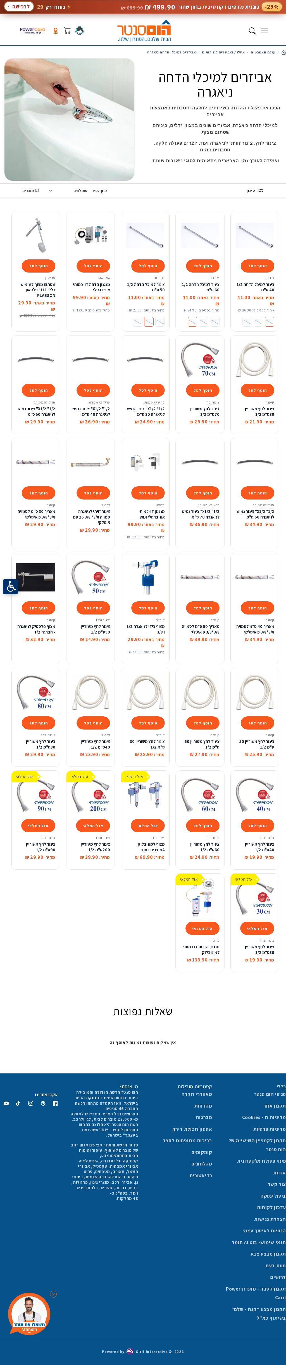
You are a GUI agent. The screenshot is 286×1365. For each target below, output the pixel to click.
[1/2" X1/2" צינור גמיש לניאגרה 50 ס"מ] (35, 359)
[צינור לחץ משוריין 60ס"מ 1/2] (200, 795)
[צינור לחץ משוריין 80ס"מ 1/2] (35, 692)
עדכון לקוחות (271, 1207)
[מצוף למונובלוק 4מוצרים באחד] (145, 795)
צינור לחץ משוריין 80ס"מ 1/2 (40, 744)
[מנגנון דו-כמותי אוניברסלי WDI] (145, 462)
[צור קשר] (79, 30)
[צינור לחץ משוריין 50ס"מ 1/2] (90, 577)
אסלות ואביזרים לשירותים (223, 52)
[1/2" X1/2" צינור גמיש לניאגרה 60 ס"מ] (254, 462)
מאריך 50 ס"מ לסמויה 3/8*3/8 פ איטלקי (201, 629)
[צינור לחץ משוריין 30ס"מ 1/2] (254, 359)
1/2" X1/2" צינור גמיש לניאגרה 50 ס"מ (36, 411)
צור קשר (277, 1184)
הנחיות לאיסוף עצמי (264, 1230)
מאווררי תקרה (197, 1094)
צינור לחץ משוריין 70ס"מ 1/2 (205, 411)
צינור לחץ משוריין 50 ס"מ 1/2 (256, 744)
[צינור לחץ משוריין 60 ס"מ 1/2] (200, 692)
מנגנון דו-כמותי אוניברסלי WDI (152, 514)
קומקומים (202, 1152)
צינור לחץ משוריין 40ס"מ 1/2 (95, 744)
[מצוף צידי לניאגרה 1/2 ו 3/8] (145, 577)
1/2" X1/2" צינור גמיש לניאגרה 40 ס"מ (91, 411)
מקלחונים (202, 1163)
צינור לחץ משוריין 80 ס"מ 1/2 (147, 744)
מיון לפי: (100, 190)
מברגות (204, 1117)
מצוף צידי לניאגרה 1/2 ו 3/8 (146, 629)
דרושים (278, 1277)
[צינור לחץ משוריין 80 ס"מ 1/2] (145, 692)
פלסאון (50, 278)
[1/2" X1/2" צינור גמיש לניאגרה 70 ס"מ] (200, 462)
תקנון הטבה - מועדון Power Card (256, 1293)
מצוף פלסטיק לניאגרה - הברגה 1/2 (36, 629)
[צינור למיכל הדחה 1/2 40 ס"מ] (254, 235)
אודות (279, 1172)
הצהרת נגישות (270, 1219)
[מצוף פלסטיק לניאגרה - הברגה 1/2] (35, 577)
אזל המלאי (147, 825)
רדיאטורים (201, 1175)
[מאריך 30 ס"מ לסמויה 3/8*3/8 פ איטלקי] (35, 462)
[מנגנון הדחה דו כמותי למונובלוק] (200, 897)
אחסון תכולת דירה (192, 1129)
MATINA (104, 278)
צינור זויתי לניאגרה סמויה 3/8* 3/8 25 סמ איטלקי (91, 517)
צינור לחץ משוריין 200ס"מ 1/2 (95, 846)
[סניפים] (55, 30)
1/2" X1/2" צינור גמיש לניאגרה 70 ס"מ (201, 514)
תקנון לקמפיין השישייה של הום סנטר (257, 1145)
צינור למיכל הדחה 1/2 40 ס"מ (255, 287)
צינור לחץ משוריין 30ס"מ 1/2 (259, 411)
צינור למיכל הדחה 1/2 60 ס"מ (201, 287)
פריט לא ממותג (154, 402)
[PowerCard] (33, 30)
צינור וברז (213, 402)
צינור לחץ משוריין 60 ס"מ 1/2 (202, 744)
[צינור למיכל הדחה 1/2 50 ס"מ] (145, 235)
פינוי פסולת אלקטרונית (261, 1161)
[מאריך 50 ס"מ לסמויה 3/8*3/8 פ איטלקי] (200, 577)
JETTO (269, 278)
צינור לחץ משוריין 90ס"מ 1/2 (40, 846)
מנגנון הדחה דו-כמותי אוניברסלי (91, 287)
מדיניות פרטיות (269, 1129)
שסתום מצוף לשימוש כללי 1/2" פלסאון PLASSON (38, 290)
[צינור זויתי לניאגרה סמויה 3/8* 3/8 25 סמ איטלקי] (90, 462)
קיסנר (270, 402)
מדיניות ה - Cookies (264, 1117)
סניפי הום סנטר (270, 1094)
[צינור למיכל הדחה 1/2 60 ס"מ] (200, 235)
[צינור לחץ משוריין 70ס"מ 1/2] (200, 359)
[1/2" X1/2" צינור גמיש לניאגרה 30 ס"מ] (145, 359)
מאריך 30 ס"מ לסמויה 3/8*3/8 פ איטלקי (36, 514)
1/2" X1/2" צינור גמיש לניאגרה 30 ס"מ (146, 411)
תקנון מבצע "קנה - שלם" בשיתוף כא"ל (259, 1313)
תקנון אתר (274, 1106)
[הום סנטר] (144, 31)
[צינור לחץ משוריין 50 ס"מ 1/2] (254, 692)
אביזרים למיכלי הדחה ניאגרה (171, 52)
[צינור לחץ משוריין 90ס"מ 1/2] (35, 795)
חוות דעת (275, 1265)
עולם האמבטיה (262, 52)
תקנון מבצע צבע (268, 1254)
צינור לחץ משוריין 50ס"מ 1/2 (95, 629)
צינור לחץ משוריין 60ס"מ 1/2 (205, 846)
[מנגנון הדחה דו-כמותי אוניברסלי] (90, 235)
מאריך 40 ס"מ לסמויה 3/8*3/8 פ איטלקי (255, 629)
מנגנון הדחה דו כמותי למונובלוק (201, 949)
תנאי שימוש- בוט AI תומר (259, 1242)
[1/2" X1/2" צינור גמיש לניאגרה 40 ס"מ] (90, 359)
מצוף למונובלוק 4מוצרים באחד (151, 846)
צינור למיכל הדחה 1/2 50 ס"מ (146, 287)
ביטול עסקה (273, 1196)
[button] (264, 31)
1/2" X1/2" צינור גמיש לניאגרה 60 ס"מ (255, 514)
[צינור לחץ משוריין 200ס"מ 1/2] (90, 795)
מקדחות (203, 1106)
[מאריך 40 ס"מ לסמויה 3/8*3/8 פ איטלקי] (254, 577)
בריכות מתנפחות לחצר (187, 1140)
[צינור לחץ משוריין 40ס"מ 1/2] (90, 692)
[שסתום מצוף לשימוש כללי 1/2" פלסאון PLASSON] (35, 235)
